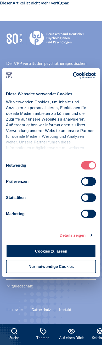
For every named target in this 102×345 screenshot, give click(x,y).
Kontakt (65, 310)
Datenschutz (41, 310)
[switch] (88, 181)
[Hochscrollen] (92, 306)
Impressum (15, 310)
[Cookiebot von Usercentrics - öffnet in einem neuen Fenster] (73, 75)
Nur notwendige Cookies (51, 266)
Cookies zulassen (51, 251)
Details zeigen (73, 235)
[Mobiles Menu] (91, 12)
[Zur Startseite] (26, 12)
